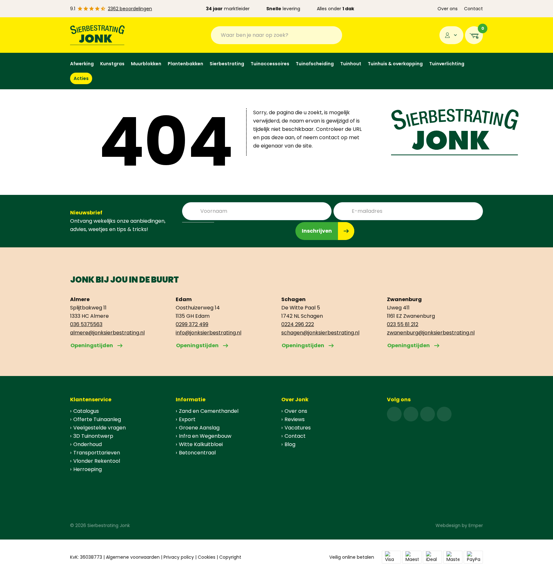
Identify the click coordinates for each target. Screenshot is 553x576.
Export (187, 419)
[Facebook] (394, 414)
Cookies (206, 557)
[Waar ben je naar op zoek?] (332, 35)
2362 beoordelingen (130, 8)
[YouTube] (444, 414)
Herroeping (87, 469)
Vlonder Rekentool (96, 461)
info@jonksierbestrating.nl (208, 332)
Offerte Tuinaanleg (97, 419)
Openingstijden (91, 345)
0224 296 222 (297, 324)
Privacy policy (179, 557)
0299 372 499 (192, 324)
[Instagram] (411, 414)
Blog (290, 444)
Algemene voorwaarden (133, 557)
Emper (476, 525)
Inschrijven (317, 231)
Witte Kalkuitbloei (201, 444)
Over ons (447, 8)
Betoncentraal (197, 452)
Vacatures (298, 427)
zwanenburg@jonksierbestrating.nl (431, 332)
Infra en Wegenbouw (205, 436)
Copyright (230, 557)
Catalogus (86, 411)
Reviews (295, 419)
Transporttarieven (96, 452)
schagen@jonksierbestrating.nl (320, 332)
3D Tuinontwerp (93, 436)
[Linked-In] (427, 414)
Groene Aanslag (199, 427)
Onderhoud (87, 444)
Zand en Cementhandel (208, 411)
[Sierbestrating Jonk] (97, 35)
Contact (473, 8)
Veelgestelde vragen (99, 427)
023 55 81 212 (402, 324)
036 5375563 (86, 324)
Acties (81, 78)
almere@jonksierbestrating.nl (107, 332)
